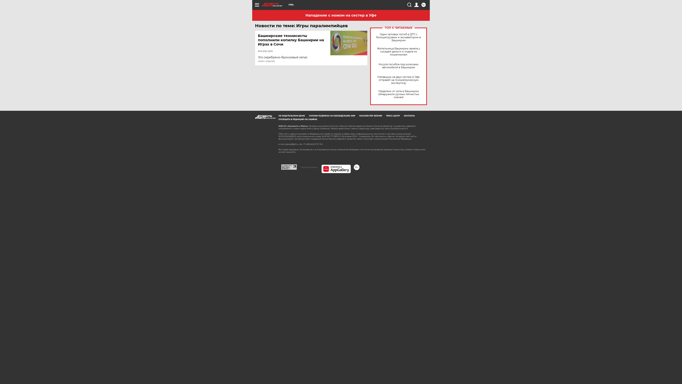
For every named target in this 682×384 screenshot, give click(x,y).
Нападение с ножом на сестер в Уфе (341, 15)
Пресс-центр (393, 116)
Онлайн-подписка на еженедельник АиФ (332, 116)
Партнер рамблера (309, 167)
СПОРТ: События (266, 61)
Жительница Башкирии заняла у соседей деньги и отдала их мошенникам (398, 51)
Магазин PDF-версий (370, 116)
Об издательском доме (291, 116)
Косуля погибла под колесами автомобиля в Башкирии (398, 66)
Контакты (409, 116)
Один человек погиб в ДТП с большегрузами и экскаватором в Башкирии (398, 37)
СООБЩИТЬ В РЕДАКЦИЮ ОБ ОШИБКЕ (297, 119)
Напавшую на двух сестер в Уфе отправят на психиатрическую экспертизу (398, 80)
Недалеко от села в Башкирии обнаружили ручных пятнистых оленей (398, 94)
